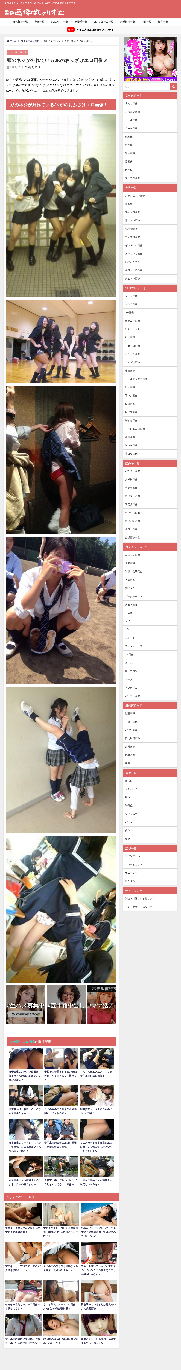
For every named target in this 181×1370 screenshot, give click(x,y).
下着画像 (130, 580)
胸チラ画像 (131, 487)
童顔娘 (129, 204)
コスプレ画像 (132, 555)
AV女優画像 (131, 228)
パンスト (130, 638)
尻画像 (129, 136)
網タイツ (130, 588)
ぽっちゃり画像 (133, 253)
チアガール (131, 687)
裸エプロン (131, 671)
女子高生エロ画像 (17, 52)
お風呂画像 (131, 479)
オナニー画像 (132, 321)
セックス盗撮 (132, 512)
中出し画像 (131, 722)
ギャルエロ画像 (133, 245)
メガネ (129, 613)
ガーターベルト (133, 596)
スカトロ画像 (132, 346)
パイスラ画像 (132, 696)
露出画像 (130, 370)
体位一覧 (146, 21)
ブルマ (129, 629)
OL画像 (129, 654)
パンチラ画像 (132, 471)
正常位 (129, 780)
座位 (127, 797)
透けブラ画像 (132, 496)
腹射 (127, 763)
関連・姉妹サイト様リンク (140, 898)
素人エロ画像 (132, 220)
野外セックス (132, 329)
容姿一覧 (39, 21)
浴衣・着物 (131, 604)
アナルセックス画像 (136, 379)
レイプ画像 (131, 412)
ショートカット (133, 864)
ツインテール (132, 856)
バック (129, 822)
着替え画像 (131, 504)
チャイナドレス (133, 646)
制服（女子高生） (135, 571)
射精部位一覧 (127, 21)
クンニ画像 (131, 304)
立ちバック (131, 789)
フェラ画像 (131, 296)
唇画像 (129, 170)
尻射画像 (130, 755)
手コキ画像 (131, 453)
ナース (129, 679)
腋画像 (129, 145)
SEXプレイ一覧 (59, 21)
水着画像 (130, 563)
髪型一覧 (163, 21)
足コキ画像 (131, 445)
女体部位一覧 (20, 21)
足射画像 (130, 746)
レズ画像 (130, 337)
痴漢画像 (130, 404)
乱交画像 (130, 387)
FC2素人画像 (132, 262)
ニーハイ (130, 663)
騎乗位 (129, 805)
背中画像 (130, 153)
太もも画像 (131, 128)
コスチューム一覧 (103, 21)
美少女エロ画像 (133, 270)
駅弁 (127, 838)
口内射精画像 (132, 738)
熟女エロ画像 (132, 212)
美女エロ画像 (132, 278)
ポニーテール (132, 872)
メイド (129, 621)
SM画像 (129, 312)
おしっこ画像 (132, 354)
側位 (127, 830)
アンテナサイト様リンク (138, 907)
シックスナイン (133, 814)
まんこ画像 (131, 103)
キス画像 (130, 437)
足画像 (129, 161)
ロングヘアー (132, 881)
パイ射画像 (131, 730)
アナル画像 (131, 120)
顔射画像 (130, 713)
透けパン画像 (132, 521)
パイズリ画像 (132, 362)
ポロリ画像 (131, 529)
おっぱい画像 (132, 111)
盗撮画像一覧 (132, 537)
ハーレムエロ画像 (135, 428)
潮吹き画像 (131, 420)
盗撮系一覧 (81, 21)
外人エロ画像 (132, 237)
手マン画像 (131, 395)
